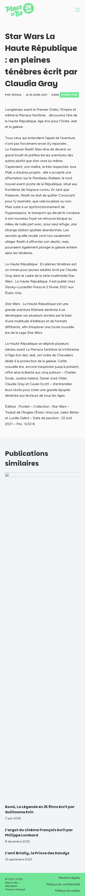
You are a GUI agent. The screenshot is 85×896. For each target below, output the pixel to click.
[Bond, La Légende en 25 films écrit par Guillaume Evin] (42, 636)
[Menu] (77, 9)
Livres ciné (69, 94)
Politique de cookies (67, 890)
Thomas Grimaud (15, 889)
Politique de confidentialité (63, 884)
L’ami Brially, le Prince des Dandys (37, 853)
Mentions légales (69, 877)
